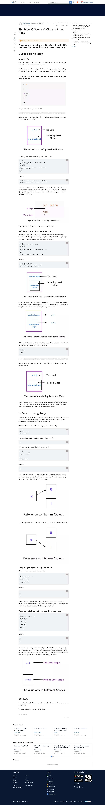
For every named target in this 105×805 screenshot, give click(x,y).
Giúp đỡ (67, 801)
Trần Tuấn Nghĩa (26, 23)
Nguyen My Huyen (58, 732)
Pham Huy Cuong (38, 732)
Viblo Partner (52, 789)
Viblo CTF (51, 781)
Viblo (50, 775)
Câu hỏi (14, 777)
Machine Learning (29, 785)
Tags (26, 777)
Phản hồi (62, 801)
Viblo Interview (52, 794)
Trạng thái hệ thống (17, 787)
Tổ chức (27, 775)
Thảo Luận (36, 2)
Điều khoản (80, 801)
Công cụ (14, 785)
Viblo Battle (51, 791)
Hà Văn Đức (17, 732)
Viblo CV (51, 784)
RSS (75, 801)
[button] (78, 2)
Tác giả (27, 780)
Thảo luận (15, 782)
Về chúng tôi (56, 801)
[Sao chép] (67, 160)
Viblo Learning (52, 786)
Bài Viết (22, 2)
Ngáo (75, 732)
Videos (14, 780)
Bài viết (14, 775)
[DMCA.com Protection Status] (88, 801)
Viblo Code (51, 779)
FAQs (71, 801)
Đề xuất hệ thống (29, 782)
